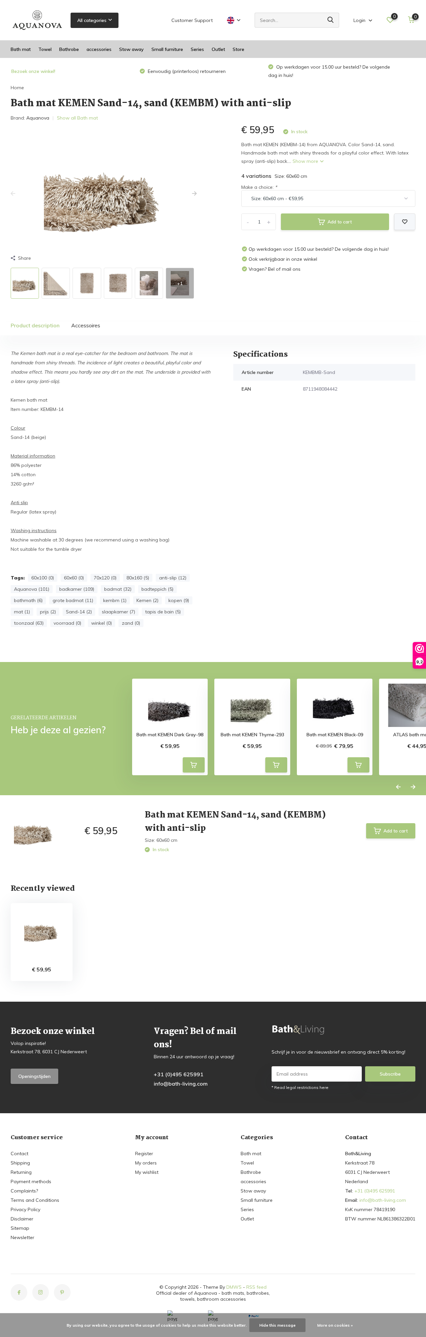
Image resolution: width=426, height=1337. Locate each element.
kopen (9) (178, 600)
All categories (91, 20)
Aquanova (37, 118)
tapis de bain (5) (163, 612)
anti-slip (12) (172, 578)
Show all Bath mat (77, 118)
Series (197, 49)
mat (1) (22, 612)
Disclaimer (22, 1219)
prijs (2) (48, 612)
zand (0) (131, 623)
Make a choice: (259, 187)
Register (144, 1154)
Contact (19, 1154)
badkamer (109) (76, 589)
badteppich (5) (157, 589)
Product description (35, 325)
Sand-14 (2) (79, 612)
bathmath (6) (28, 600)
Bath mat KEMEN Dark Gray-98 (169, 735)
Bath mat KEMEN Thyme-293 (252, 735)
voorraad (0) (67, 623)
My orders (146, 1163)
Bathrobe (69, 49)
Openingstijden (34, 1076)
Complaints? (24, 1191)
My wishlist (146, 1172)
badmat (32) (117, 589)
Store (238, 49)
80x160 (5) (137, 578)
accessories (99, 49)
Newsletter (22, 1237)
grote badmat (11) (73, 600)
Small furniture (167, 49)
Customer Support (192, 20)
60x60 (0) (74, 578)
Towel (45, 49)
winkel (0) (101, 623)
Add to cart (339, 222)
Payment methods (31, 1181)
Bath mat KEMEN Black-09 (335, 735)
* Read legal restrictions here (300, 1087)
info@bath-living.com (181, 1083)
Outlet (218, 49)
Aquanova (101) (31, 589)
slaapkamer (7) (118, 612)
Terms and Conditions (35, 1200)
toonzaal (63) (29, 623)
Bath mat (21, 49)
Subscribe (390, 1074)
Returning (21, 1172)
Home (17, 88)
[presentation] (13, 194)
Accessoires (85, 325)
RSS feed (256, 1287)
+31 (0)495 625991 (178, 1074)
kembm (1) (114, 600)
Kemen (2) (147, 600)
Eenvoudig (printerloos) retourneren (186, 71)
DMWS (234, 1287)
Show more (306, 161)
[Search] (330, 20)
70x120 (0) (105, 578)
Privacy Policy (25, 1209)
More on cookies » (335, 1325)
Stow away (131, 49)
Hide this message (277, 1325)
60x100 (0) (42, 578)
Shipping (20, 1163)
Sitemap (20, 1228)
